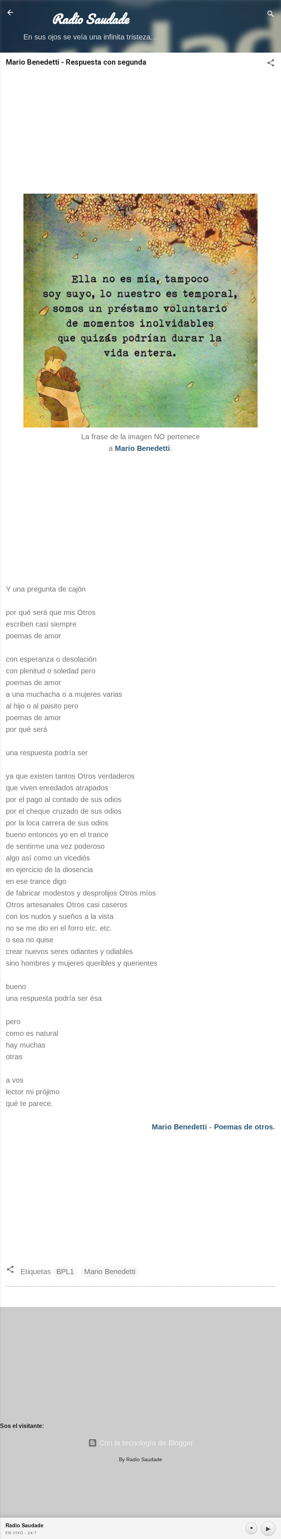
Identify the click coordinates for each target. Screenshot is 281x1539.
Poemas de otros (243, 1127)
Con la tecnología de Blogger (145, 1443)
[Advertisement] (140, 131)
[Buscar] (270, 15)
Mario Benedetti (179, 1127)
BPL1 (65, 1272)
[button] (270, 63)
